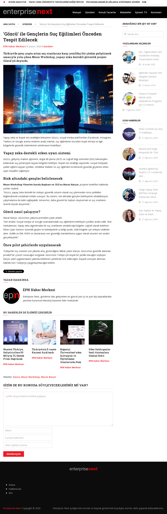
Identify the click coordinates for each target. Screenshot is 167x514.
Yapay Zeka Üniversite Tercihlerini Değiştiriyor (47, 1)
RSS (11, 492)
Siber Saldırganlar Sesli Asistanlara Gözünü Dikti (99, 352)
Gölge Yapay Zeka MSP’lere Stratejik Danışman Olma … (148, 193)
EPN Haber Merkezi (14, 46)
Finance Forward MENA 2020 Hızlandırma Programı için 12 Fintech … (150, 99)
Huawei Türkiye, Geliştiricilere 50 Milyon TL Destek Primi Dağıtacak (13, 354)
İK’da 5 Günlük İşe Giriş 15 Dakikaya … (151, 130)
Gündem (90, 12)
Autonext (156, 12)
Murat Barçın (48, 376)
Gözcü (16, 376)
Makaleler (125, 12)
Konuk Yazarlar (107, 12)
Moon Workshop (30, 376)
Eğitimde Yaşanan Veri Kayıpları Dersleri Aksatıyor (150, 76)
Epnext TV (141, 12)
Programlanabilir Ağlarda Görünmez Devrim (104, 1)
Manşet (77, 12)
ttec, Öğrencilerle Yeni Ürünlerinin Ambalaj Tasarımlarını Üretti (150, 55)
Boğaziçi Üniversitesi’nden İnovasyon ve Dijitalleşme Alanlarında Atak (71, 356)
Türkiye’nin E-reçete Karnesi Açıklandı (44, 351)
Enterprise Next (12, 508)
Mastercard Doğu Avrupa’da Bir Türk (148, 150)
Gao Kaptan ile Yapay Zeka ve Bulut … (150, 212)
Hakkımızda (15, 488)
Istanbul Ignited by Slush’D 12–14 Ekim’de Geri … (150, 172)
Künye (12, 484)
